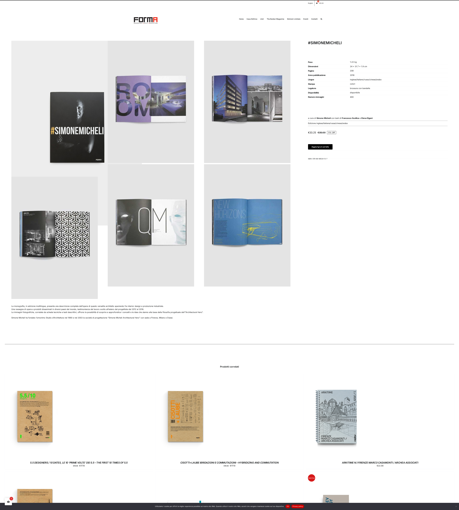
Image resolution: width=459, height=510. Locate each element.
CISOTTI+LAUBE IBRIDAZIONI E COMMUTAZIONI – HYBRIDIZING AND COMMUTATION (229, 462)
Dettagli (46, 417)
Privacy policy (297, 506)
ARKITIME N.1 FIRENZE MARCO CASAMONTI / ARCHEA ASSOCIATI (380, 462)
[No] (456, 506)
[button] (321, 18)
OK (288, 506)
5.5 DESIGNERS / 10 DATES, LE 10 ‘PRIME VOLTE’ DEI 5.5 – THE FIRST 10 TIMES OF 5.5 (79, 462)
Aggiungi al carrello (320, 147)
